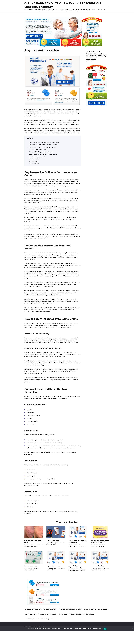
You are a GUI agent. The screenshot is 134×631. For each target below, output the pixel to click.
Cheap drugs (63, 614)
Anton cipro (90, 61)
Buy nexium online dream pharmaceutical (100, 541)
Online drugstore (47, 619)
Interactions (35, 161)
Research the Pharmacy (39, 149)
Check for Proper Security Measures (42, 152)
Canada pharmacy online (33, 609)
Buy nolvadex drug (97, 566)
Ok (105, 628)
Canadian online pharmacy (47, 614)
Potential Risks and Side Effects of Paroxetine (43, 154)
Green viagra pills (30, 566)
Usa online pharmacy (32, 619)
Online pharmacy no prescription (70, 609)
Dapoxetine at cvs (53, 566)
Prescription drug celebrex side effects (76, 567)
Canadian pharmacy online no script (96, 609)
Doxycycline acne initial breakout (96, 55)
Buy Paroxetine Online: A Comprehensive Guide (44, 142)
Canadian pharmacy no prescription (82, 614)
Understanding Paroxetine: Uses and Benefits (43, 144)
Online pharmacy (30, 614)
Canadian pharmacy (50, 609)
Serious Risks (36, 159)
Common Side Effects (38, 156)
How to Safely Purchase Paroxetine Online (42, 147)
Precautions (35, 163)
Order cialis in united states (94, 53)
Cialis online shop (52, 540)
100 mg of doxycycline (93, 51)
